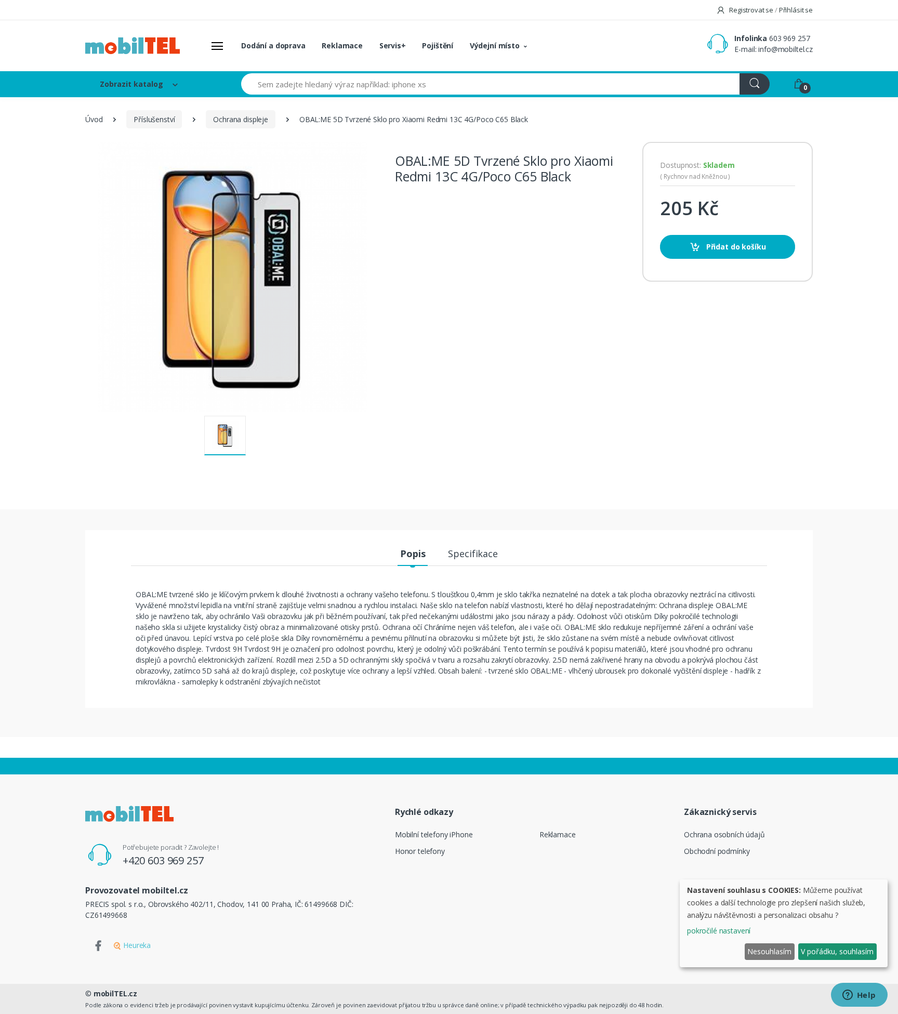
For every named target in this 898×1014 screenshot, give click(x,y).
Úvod (93, 119)
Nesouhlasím (769, 951)
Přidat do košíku (735, 247)
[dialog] (784, 923)
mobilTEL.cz (115, 993)
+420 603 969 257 (163, 860)
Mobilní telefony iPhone (434, 834)
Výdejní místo (495, 45)
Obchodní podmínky (717, 851)
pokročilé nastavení (718, 931)
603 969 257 (789, 38)
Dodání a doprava (273, 45)
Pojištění (437, 45)
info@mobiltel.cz (785, 49)
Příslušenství (154, 119)
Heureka (136, 945)
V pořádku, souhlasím (837, 951)
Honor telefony (420, 851)
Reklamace (342, 45)
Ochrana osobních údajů (724, 834)
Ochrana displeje (240, 119)
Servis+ (392, 45)
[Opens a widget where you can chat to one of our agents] (859, 996)
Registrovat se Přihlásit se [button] (770, 10)
